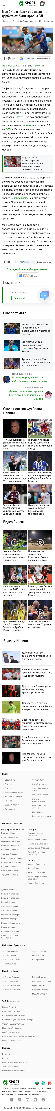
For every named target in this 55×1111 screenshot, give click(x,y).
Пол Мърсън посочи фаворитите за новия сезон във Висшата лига (14, 444)
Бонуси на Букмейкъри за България (18, 1020)
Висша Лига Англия (13, 796)
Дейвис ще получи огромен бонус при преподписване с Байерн (26, 395)
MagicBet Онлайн (12, 985)
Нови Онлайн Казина (11, 1028)
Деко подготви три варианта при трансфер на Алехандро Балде (36, 655)
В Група (8, 788)
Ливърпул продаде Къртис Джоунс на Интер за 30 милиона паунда (40, 444)
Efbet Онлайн (10, 955)
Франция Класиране (10, 854)
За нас (5, 1058)
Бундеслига (10, 809)
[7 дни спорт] (27, 3)
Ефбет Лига (10, 780)
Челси (36, 65)
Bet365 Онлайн (11, 964)
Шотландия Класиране (11, 862)
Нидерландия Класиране (12, 858)
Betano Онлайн (11, 951)
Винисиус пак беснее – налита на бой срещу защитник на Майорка (40, 591)
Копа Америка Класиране (39, 848)
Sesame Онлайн (39, 951)
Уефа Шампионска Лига (40, 789)
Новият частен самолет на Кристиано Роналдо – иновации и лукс (40, 556)
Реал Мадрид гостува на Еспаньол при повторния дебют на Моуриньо (36, 740)
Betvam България (12, 977)
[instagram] (27, 1100)
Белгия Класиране (36, 868)
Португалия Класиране (11, 870)
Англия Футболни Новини (24, 21)
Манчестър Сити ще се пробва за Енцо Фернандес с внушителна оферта (36, 329)
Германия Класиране (10, 841)
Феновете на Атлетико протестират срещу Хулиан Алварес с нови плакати (37, 706)
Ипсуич (19, 116)
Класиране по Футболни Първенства (18, 1036)
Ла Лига (8, 801)
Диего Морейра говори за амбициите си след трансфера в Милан (36, 689)
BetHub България (12, 989)
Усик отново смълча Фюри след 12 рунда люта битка (39, 624)
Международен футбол (39, 806)
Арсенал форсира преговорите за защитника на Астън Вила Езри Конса (14, 509)
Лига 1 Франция (39, 784)
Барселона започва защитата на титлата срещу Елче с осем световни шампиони (37, 724)
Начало (5, 21)
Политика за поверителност (14, 1062)
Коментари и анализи (41, 816)
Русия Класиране (9, 866)
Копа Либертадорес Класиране (36, 853)
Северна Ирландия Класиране (9, 936)
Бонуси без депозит (11, 1011)
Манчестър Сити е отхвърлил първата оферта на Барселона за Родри (35, 346)
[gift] (42, 3)
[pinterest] (43, 1100)
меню (4, 5)
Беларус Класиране (36, 872)
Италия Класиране (9, 850)
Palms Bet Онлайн (12, 959)
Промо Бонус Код (10, 1007)
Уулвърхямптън (20, 197)
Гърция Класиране (36, 883)
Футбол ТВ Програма (11, 1040)
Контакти (6, 1054)
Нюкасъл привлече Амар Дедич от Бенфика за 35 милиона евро (39, 509)
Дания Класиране (9, 889)
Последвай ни (28, 58)
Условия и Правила (10, 1066)
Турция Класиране (9, 875)
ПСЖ (8, 129)
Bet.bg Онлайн (38, 959)
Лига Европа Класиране (38, 839)
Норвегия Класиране (10, 923)
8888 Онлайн (38, 955)
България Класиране (10, 833)
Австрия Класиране (36, 864)
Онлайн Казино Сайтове (13, 1024)
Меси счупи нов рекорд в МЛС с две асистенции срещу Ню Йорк (14, 591)
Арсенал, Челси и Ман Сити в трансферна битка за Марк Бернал (36, 362)
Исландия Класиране (10, 894)
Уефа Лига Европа (40, 795)
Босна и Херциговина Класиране (37, 877)
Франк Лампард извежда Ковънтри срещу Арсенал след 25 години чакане (14, 477)
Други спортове (39, 812)
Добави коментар (44, 58)
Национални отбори (14, 792)
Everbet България (40, 977)
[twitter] (35, 1100)
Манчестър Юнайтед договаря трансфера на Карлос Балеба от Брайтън (39, 477)
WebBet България (40, 989)
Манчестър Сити (12, 65)
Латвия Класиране (9, 906)
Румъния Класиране (10, 931)
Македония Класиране (11, 915)
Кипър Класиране (9, 902)
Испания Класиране (10, 845)
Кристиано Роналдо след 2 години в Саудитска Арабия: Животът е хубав (14, 626)
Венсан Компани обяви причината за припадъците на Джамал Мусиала (37, 672)
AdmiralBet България (41, 981)
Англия (30, 125)
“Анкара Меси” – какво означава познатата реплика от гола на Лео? (15, 556)
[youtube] (19, 1100)
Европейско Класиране (38, 844)
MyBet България (39, 994)
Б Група (8, 784)
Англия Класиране (9, 837)
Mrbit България (11, 981)
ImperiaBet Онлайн (40, 985)
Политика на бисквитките (13, 1070)
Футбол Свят (38, 780)
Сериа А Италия (12, 805)
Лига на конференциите (39, 800)
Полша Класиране (9, 927)
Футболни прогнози (11, 1032)
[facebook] (12, 1100)
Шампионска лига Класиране (36, 834)
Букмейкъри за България (13, 1015)
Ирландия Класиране (10, 898)
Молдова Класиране (10, 919)
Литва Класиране (9, 910)
